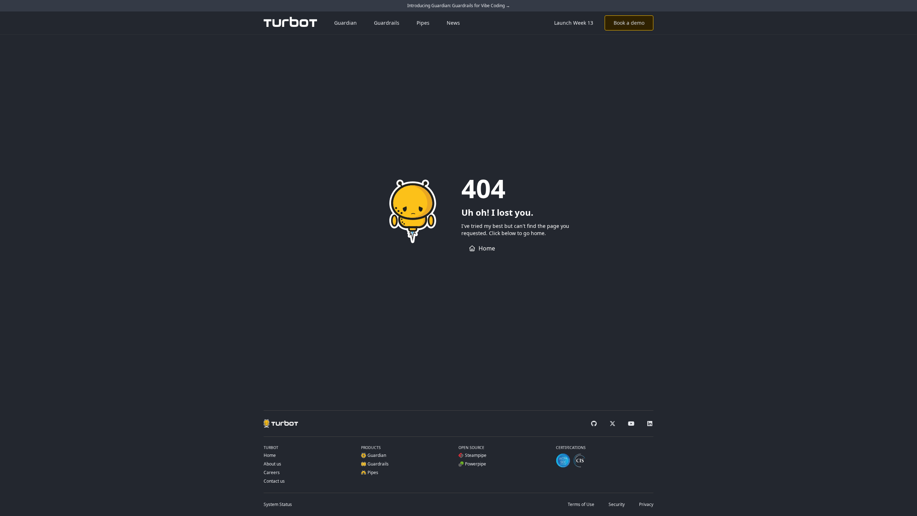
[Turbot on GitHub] (593, 423)
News (453, 22)
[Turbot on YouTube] (631, 423)
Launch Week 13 (573, 22)
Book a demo (629, 22)
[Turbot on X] (612, 423)
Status (278, 504)
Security (617, 504)
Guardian (345, 22)
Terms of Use (581, 504)
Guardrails (386, 22)
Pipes (423, 22)
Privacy (646, 504)
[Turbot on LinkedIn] (649, 423)
